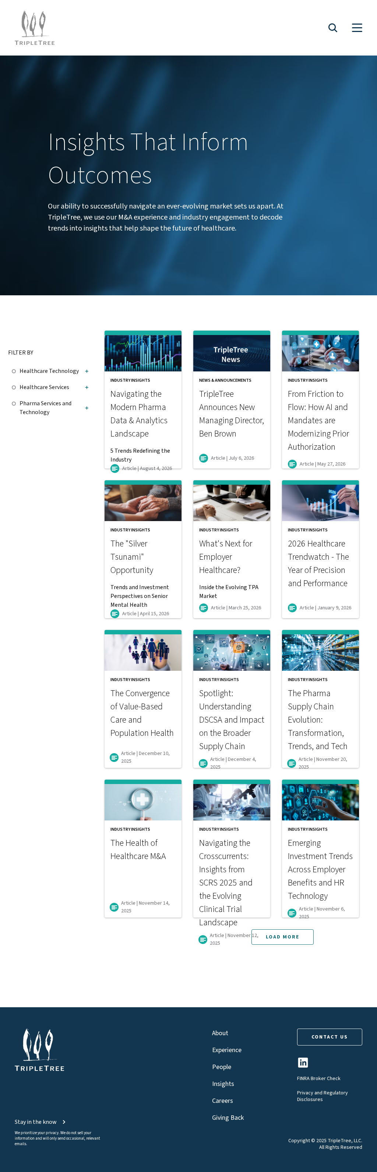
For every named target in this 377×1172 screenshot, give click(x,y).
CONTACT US (329, 1037)
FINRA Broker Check (319, 1078)
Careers (222, 1100)
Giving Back (228, 1117)
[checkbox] (16, 370)
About (220, 1033)
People (221, 1067)
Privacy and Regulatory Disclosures (322, 1096)
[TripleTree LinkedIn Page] (303, 1065)
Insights (223, 1084)
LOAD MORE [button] (282, 937)
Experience (227, 1050)
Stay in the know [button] (36, 1122)
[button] (332, 27)
